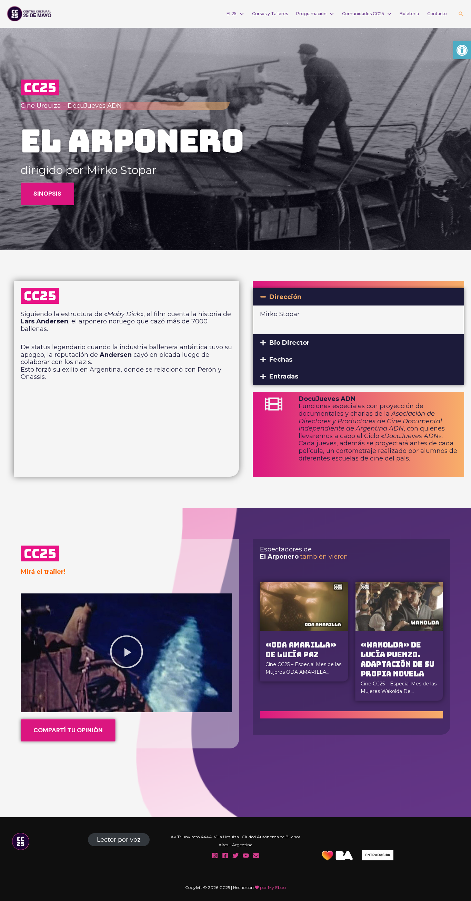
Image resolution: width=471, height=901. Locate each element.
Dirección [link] (285, 297)
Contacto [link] (437, 13)
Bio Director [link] (289, 342)
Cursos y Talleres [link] (270, 13)
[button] (358, 297)
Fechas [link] (280, 359)
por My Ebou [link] (273, 887)
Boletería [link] (409, 13)
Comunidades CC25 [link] (363, 13)
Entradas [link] (283, 376)
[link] (462, 50)
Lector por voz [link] (119, 839)
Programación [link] (311, 13)
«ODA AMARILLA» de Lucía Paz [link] (300, 649)
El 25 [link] (232, 13)
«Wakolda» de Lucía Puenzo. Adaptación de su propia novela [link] (397, 659)
